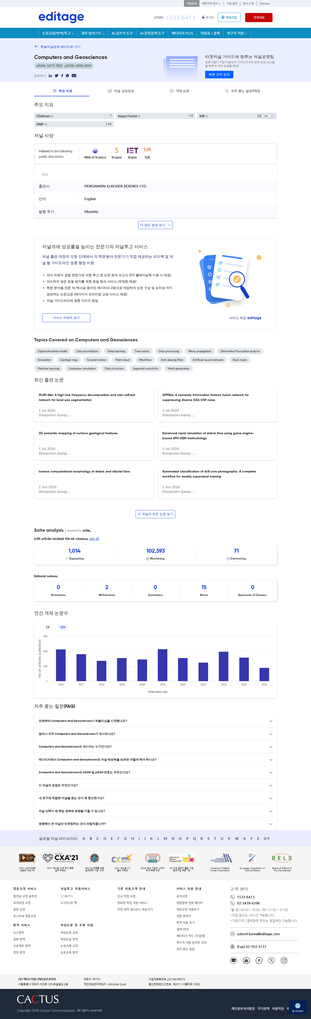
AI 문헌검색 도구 (152, 33)
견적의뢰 (258, 17)
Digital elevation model (52, 351)
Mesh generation (178, 368)
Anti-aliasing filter (172, 360)
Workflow (145, 360)
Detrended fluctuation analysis (240, 351)
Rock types (240, 360)
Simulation (44, 360)
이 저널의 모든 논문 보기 (155, 514)
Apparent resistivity (145, 368)
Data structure (114, 368)
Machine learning (48, 368)
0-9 (266, 838)
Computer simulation (82, 368)
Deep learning (116, 351)
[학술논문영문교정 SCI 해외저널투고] (61, 17)
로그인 (210, 17)
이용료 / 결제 (210, 33)
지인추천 (192, 3)
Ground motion (96, 360)
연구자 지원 (236, 33)
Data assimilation (87, 351)
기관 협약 (232, 3)
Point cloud (122, 360)
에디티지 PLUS (182, 33)
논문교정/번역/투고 (56, 33)
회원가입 (231, 17)
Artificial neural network (208, 360)
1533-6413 (180, 17)
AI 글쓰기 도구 (122, 33)
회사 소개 (248, 3)
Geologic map (69, 360)
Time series (141, 351)
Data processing (168, 351)
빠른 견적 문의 (219, 74)
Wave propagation (200, 351)
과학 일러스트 (91, 33)
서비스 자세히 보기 (66, 317)
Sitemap (264, 3)
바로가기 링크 (210, 3)
